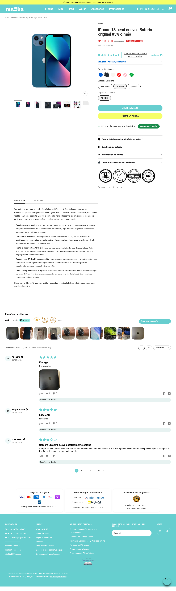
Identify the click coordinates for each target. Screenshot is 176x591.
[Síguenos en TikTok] (167, 531)
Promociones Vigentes (79, 549)
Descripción (19, 200)
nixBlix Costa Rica (13, 550)
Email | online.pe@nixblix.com (18, 537)
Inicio (7, 18)
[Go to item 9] (124, 333)
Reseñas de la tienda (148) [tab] (16, 348)
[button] (49, 379)
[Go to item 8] (110, 333)
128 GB (104, 98)
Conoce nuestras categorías (48, 554)
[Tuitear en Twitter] (117, 187)
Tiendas (39, 541)
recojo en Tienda (148, 126)
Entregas (38, 200)
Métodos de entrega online (81, 537)
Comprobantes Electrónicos (82, 553)
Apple (100, 23)
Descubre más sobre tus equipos (50, 550)
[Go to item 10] (137, 333)
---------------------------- (12, 541)
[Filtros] (149, 348)
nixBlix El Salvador (13, 554)
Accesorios (97, 8)
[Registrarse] (148, 533)
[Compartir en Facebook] (109, 187)
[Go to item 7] (96, 333)
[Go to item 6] (82, 333)
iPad (71, 8)
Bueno (134, 86)
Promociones (116, 8)
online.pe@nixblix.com (58, 577)
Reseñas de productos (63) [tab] (40, 348)
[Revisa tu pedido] (168, 9)
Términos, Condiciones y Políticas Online (87, 541)
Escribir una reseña (149, 321)
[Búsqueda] (158, 9)
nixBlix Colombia (12, 546)
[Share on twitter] (169, 393)
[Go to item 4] (54, 333)
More (60, 320)
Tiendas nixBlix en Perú (15, 529)
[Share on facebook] (164, 394)
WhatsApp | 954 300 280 (15, 533)
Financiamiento (42, 533)
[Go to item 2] (26, 333)
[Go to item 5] (68, 333)
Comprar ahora (130, 116)
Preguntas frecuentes (45, 546)
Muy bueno (105, 86)
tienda (136, 505)
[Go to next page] (104, 471)
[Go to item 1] (12, 333)
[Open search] (141, 348)
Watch (82, 8)
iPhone (49, 8)
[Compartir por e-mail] (121, 187)
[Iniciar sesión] (163, 9)
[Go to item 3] (40, 333)
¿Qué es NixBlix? (43, 529)
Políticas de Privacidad (79, 545)
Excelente (120, 86)
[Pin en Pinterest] (113, 187)
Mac (60, 8)
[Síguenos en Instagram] (160, 531)
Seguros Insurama (44, 537)
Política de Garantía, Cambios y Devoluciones (83, 531)
